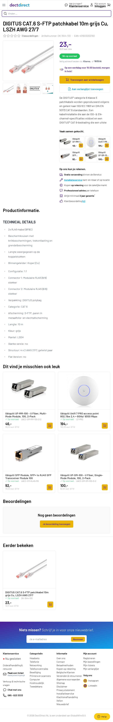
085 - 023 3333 (15, 695)
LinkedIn (92, 685)
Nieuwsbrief (62, 704)
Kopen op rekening (65, 668)
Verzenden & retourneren (69, 675)
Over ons (60, 658)
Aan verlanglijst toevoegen (87, 89)
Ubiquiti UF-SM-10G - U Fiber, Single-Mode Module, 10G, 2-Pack (103, 161)
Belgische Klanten (65, 672)
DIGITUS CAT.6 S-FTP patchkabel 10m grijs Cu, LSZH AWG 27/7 (27, 594)
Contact (60, 661)
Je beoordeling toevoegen (56, 524)
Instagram (93, 680)
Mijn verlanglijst (91, 668)
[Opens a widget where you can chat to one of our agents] (102, 717)
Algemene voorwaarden (68, 679)
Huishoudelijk (37, 682)
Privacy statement (65, 690)
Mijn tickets (89, 665)
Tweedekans (36, 686)
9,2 (83, 201)
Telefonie (34, 661)
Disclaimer (61, 686)
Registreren (89, 658)
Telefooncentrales (39, 668)
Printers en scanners (40, 675)
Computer (35, 679)
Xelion (59, 700)
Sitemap (60, 682)
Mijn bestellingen (91, 661)
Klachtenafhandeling (67, 697)
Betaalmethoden (64, 665)
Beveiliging (35, 672)
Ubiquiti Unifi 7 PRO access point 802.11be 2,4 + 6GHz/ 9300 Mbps (103, 148)
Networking (35, 665)
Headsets (34, 658)
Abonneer (78, 639)
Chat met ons (14, 689)
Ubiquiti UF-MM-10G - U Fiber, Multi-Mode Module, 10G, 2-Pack (77, 146)
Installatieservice (73, 179)
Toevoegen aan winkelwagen (87, 79)
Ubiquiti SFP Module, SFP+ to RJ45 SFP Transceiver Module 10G (77, 161)
